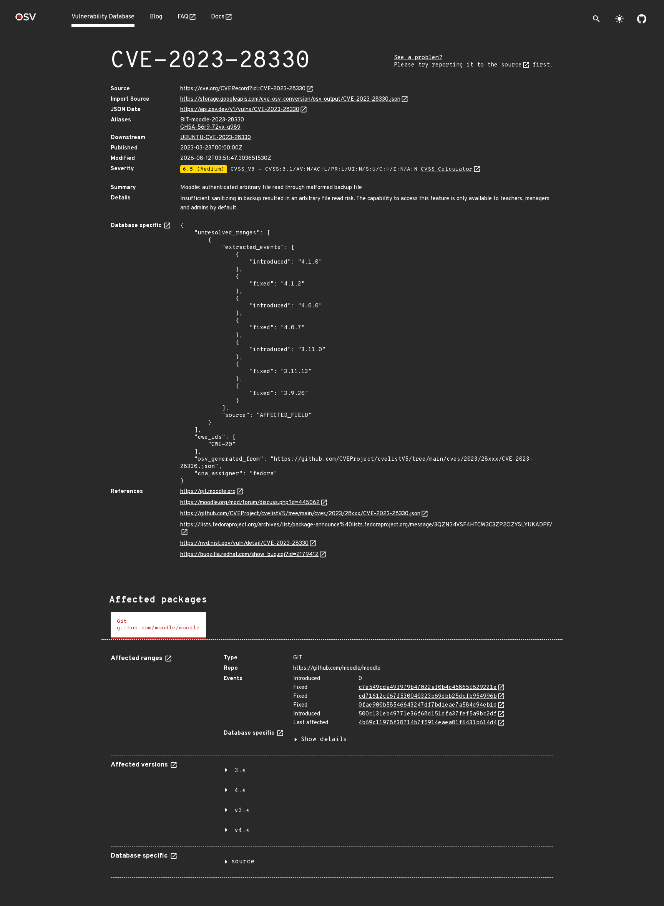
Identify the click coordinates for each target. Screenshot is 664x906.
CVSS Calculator (447, 169)
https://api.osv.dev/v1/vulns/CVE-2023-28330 (239, 109)
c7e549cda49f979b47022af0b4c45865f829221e (428, 687)
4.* (240, 791)
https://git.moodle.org (208, 491)
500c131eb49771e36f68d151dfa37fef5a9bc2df (428, 714)
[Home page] (25, 19)
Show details (324, 739)
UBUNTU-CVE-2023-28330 (215, 137)
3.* (240, 771)
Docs (217, 17)
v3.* (242, 811)
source (242, 862)
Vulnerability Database (102, 17)
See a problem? (418, 57)
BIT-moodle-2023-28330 (212, 120)
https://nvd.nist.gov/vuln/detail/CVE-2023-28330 (244, 543)
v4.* (242, 831)
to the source (499, 65)
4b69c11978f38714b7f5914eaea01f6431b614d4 (428, 723)
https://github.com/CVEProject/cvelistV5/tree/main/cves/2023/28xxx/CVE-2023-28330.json (300, 514)
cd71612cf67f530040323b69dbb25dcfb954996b (428, 696)
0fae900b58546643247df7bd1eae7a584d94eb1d (428, 705)
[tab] (158, 625)
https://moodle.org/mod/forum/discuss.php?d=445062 (250, 502)
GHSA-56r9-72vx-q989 (210, 127)
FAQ (183, 17)
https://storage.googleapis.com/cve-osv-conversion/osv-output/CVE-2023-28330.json (290, 99)
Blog (156, 17)
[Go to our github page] (641, 18)
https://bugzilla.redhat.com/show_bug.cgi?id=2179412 (249, 554)
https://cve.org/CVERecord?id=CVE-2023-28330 (242, 89)
